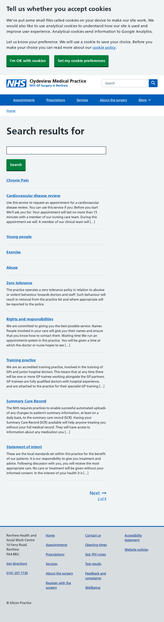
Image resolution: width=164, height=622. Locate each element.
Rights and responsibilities (29, 319)
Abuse (12, 267)
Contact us (93, 535)
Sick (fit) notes (95, 554)
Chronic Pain (17, 180)
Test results (93, 564)
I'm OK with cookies (28, 60)
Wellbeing (92, 588)
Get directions (16, 564)
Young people (19, 236)
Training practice (21, 360)
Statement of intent (24, 447)
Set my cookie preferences (81, 60)
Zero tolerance (19, 283)
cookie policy (104, 47)
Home (10, 111)
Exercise (13, 252)
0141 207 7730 (17, 573)
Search (16, 164)
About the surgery (113, 100)
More (144, 100)
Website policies (136, 550)
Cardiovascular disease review (33, 195)
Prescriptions (55, 100)
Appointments (24, 100)
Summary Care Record (26, 401)
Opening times (96, 545)
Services (82, 100)
